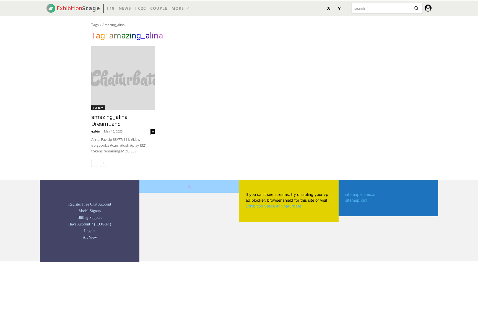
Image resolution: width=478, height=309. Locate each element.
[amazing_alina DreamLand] (123, 78)
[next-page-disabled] (103, 163)
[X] (328, 8)
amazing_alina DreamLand (109, 120)
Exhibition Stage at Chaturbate (273, 206)
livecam (98, 108)
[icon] (428, 9)
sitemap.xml (356, 200)
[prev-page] (94, 163)
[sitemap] (339, 8)
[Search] (416, 8)
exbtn (95, 131)
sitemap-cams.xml (361, 194)
